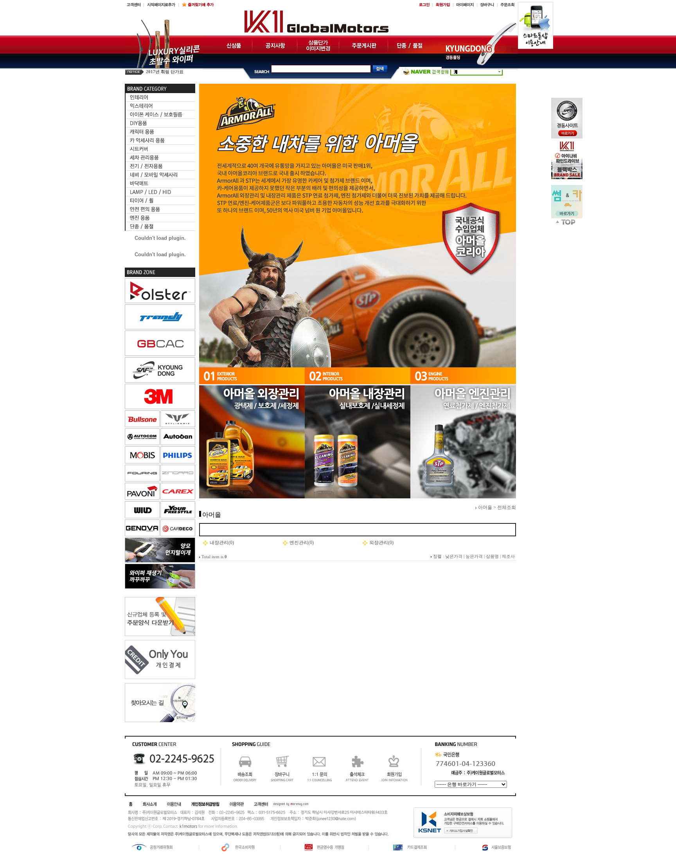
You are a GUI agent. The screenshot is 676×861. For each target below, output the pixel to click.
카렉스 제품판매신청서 (168, 72)
